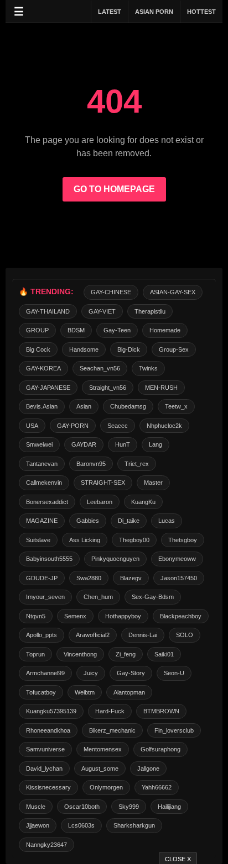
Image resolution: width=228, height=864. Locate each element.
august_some (99, 768)
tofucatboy (41, 692)
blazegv (131, 578)
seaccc (117, 425)
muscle (35, 806)
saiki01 (164, 654)
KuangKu (143, 502)
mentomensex (103, 749)
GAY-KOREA (43, 368)
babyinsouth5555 (49, 558)
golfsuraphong (160, 749)
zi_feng (126, 654)
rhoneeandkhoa (48, 730)
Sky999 (128, 806)
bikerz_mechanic (112, 730)
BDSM (76, 330)
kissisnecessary (48, 787)
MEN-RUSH (161, 387)
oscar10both (82, 806)
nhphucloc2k (164, 425)
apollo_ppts (41, 635)
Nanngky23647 (46, 844)
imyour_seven (45, 596)
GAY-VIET (102, 311)
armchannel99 (45, 673)
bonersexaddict (47, 502)
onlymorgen (106, 787)
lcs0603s (81, 825)
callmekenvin (44, 482)
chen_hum (98, 596)
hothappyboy (123, 616)
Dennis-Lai (142, 635)
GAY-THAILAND (48, 311)
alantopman (129, 692)
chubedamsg (128, 406)
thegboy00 (134, 540)
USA (32, 425)
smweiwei (39, 444)
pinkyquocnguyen (115, 558)
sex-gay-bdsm (153, 596)
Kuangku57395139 (51, 711)
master (153, 482)
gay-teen (117, 330)
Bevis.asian (42, 406)
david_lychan (44, 768)
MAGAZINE (42, 520)
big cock (38, 349)
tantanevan (42, 463)
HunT (122, 444)
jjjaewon (37, 825)
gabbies (87, 520)
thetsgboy (182, 540)
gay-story (131, 673)
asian (83, 406)
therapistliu (149, 311)
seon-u (174, 673)
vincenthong (80, 654)
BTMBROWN (161, 711)
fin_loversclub (174, 730)
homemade (164, 330)
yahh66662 (157, 787)
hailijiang (169, 806)
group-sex (174, 349)
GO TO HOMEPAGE (114, 189)
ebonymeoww (177, 558)
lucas (166, 520)
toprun (35, 654)
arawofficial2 (93, 635)
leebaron (99, 502)
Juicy (91, 673)
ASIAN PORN (154, 11)
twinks (148, 368)
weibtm (85, 692)
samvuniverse (45, 749)
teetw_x (176, 406)
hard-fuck (110, 711)
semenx (75, 616)
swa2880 (88, 578)
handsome (84, 349)
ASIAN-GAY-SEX (172, 292)
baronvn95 (91, 463)
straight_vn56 (107, 387)
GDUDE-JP (42, 578)
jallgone (148, 768)
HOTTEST (201, 11)
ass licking (84, 540)
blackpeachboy (180, 616)
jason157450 (178, 578)
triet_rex (137, 463)
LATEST (109, 11)
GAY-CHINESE (111, 292)
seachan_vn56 (100, 368)
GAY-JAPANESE (48, 387)
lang (155, 444)
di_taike (128, 520)
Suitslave (38, 540)
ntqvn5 (35, 616)
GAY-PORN (73, 425)
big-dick (128, 349)
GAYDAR (83, 444)
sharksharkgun (134, 825)
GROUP (37, 330)
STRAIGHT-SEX (103, 482)
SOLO (184, 635)
